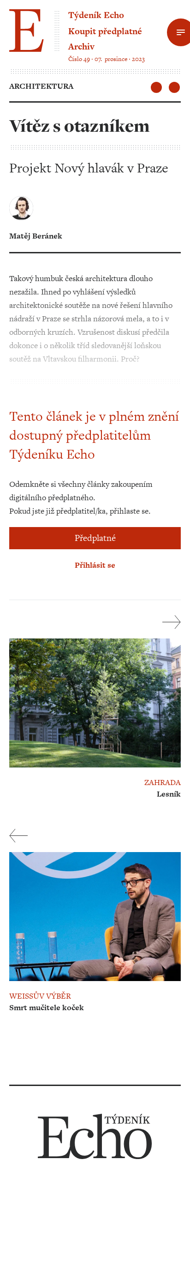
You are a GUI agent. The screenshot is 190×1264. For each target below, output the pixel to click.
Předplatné (95, 538)
